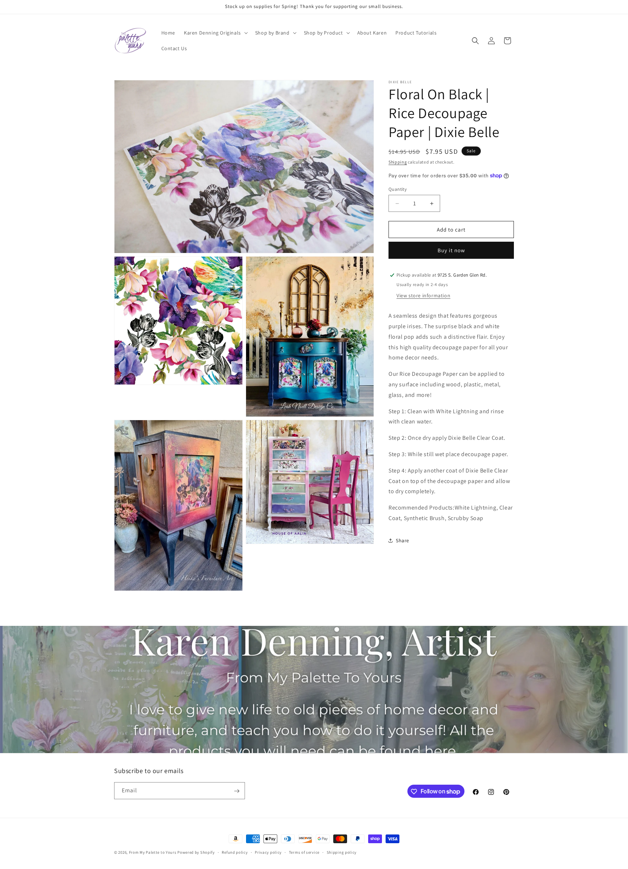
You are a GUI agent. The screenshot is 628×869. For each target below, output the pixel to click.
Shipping (398, 162)
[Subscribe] (237, 791)
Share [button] (402, 540)
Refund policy (234, 851)
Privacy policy (268, 851)
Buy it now (451, 250)
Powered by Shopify (196, 852)
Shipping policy (342, 851)
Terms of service (304, 851)
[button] (215, 32)
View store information (423, 295)
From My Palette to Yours (153, 852)
